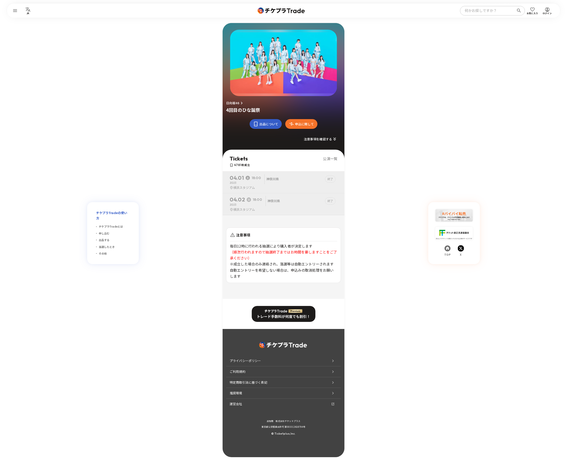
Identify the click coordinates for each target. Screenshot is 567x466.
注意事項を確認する (318, 139)
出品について (268, 124)
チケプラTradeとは (111, 226)
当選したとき (107, 247)
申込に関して (304, 124)
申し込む (104, 233)
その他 (103, 253)
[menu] (15, 10)
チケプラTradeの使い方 (111, 215)
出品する (104, 240)
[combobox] (488, 10)
